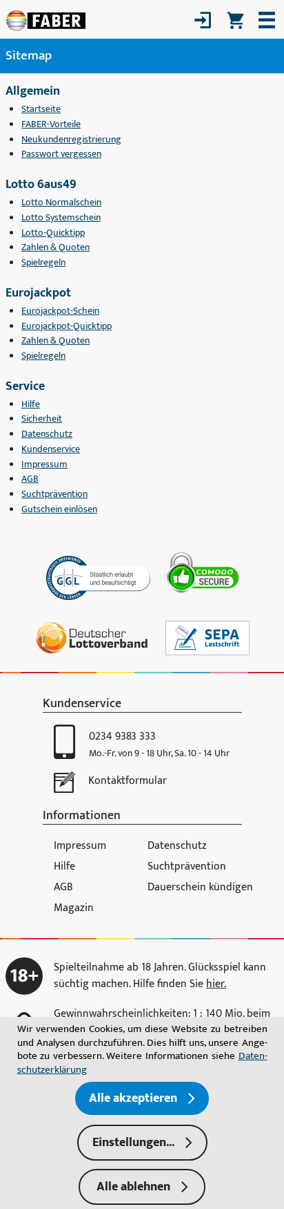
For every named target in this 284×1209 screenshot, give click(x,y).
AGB (30, 479)
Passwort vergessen (61, 154)
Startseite (41, 109)
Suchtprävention (54, 494)
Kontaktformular (127, 780)
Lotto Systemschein (61, 217)
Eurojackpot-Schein (60, 311)
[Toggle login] (202, 20)
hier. (216, 984)
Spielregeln (43, 262)
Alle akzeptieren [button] (133, 1098)
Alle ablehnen (133, 1187)
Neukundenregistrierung (71, 139)
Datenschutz (46, 434)
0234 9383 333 (122, 736)
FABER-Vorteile (51, 124)
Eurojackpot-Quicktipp (66, 326)
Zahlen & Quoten (55, 247)
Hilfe (30, 404)
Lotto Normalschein (61, 202)
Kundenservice (50, 449)
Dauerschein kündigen (200, 887)
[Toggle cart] (236, 20)
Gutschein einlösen (59, 509)
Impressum (44, 464)
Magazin (74, 908)
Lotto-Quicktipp (53, 233)
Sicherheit (41, 419)
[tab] (142, 1142)
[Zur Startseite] (46, 20)
